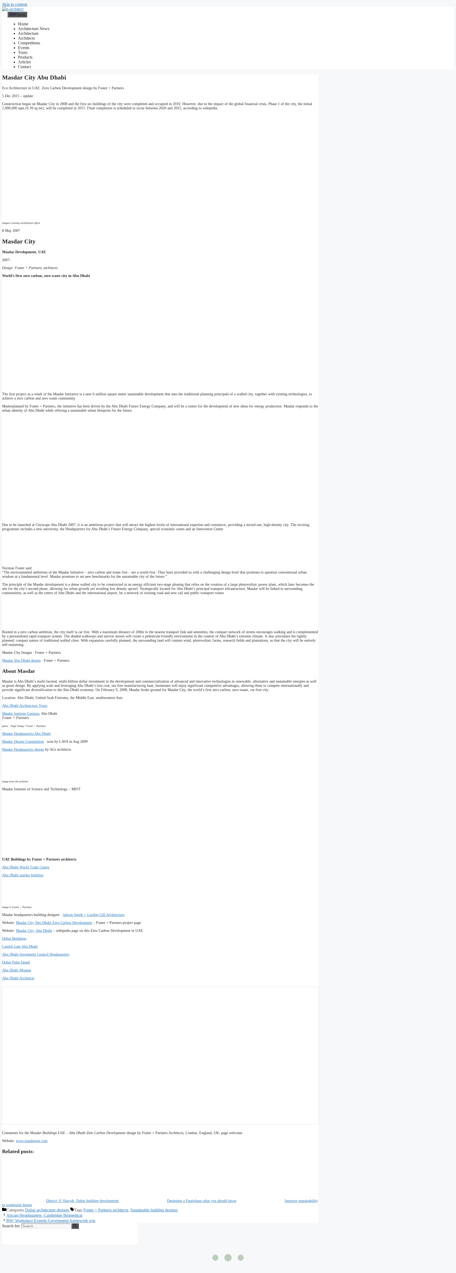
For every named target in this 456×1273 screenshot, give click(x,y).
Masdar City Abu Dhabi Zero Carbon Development (54, 923)
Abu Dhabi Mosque (16, 970)
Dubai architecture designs (47, 1210)
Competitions (29, 43)
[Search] (75, 1226)
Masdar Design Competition (23, 742)
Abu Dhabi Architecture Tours (24, 706)
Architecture (28, 33)
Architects (26, 38)
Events (23, 47)
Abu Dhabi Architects (18, 978)
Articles (24, 62)
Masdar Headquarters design (23, 749)
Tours (22, 52)
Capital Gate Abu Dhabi (20, 946)
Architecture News (33, 28)
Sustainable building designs (154, 1210)
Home (23, 24)
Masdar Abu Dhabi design (21, 661)
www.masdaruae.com (32, 1141)
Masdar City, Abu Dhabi (34, 931)
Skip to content (14, 4)
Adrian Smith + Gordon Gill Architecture (94, 915)
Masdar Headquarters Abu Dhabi (26, 734)
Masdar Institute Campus (20, 714)
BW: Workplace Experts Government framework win (50, 1220)
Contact (24, 66)
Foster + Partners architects (105, 1210)
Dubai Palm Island (16, 962)
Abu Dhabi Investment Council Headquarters (35, 954)
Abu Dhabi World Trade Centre (25, 867)
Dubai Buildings (14, 939)
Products (25, 57)
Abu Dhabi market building (22, 875)
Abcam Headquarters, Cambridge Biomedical (44, 1215)
